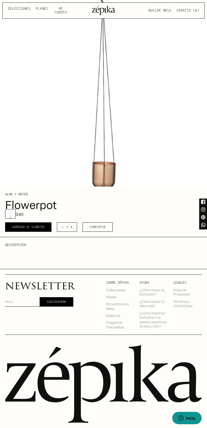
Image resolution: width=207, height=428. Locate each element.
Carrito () (188, 10)
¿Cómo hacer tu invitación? (152, 292)
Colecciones (19, 8)
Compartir (97, 227)
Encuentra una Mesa (117, 306)
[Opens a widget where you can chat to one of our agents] (187, 418)
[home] (103, 10)
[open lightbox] (103, 93)
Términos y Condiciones (182, 303)
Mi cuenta (60, 10)
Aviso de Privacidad (181, 292)
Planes (42, 8)
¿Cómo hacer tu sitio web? (152, 303)
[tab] (10, 214)
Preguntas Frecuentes (115, 324)
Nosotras (113, 315)
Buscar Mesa (160, 10)
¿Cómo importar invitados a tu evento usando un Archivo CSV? (153, 320)
